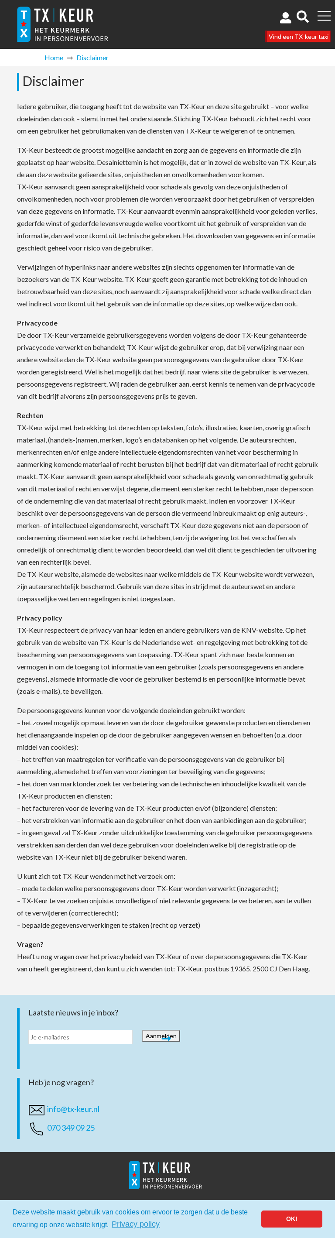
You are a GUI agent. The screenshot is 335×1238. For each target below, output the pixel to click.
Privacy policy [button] (136, 1224)
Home (53, 57)
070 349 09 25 (71, 1127)
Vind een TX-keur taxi (298, 36)
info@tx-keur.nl (73, 1109)
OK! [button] (291, 1218)
